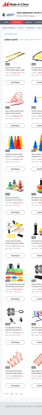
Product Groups (11, 34)
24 (11, 394)
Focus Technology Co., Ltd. (27, 406)
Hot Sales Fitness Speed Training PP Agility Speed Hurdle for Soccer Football (14, 373)
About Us (28, 22)
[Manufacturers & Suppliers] (15, 4)
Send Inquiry (15, 82)
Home (6, 22)
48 (21, 394)
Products (18, 22)
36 (16, 394)
